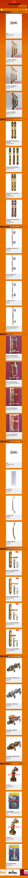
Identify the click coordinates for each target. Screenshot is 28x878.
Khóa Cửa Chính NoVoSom (14, 334)
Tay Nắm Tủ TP (14, 12)
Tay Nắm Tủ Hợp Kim (14, 441)
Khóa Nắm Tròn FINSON (14, 656)
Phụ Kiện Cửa (14, 763)
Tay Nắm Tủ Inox (14, 226)
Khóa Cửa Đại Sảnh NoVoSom (14, 119)
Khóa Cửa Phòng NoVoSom (14, 548)
